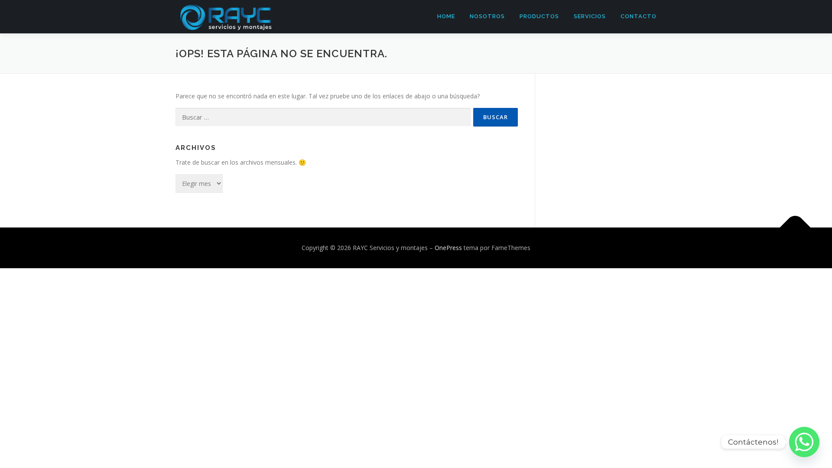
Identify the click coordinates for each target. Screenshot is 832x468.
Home (446, 16)
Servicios (590, 16)
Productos (539, 16)
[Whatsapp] (804, 442)
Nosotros (487, 16)
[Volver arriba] (795, 227)
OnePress (448, 248)
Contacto (638, 16)
